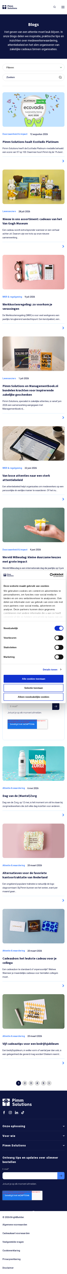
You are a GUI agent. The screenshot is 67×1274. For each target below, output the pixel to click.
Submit (61, 77)
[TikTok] (22, 1112)
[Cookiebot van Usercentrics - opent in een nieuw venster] (49, 575)
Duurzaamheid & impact (14, 134)
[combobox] (33, 67)
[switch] (59, 637)
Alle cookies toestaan (33, 678)
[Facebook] (4, 1112)
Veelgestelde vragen (13, 1242)
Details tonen (50, 669)
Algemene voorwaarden (14, 1224)
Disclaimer (8, 1268)
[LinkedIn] (16, 1112)
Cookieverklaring (11, 1250)
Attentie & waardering (13, 788)
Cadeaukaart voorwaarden (16, 1233)
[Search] (54, 7)
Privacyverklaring (11, 1259)
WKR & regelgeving (12, 297)
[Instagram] (10, 1112)
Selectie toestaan (33, 687)
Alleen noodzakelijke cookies (33, 697)
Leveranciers (9, 211)
